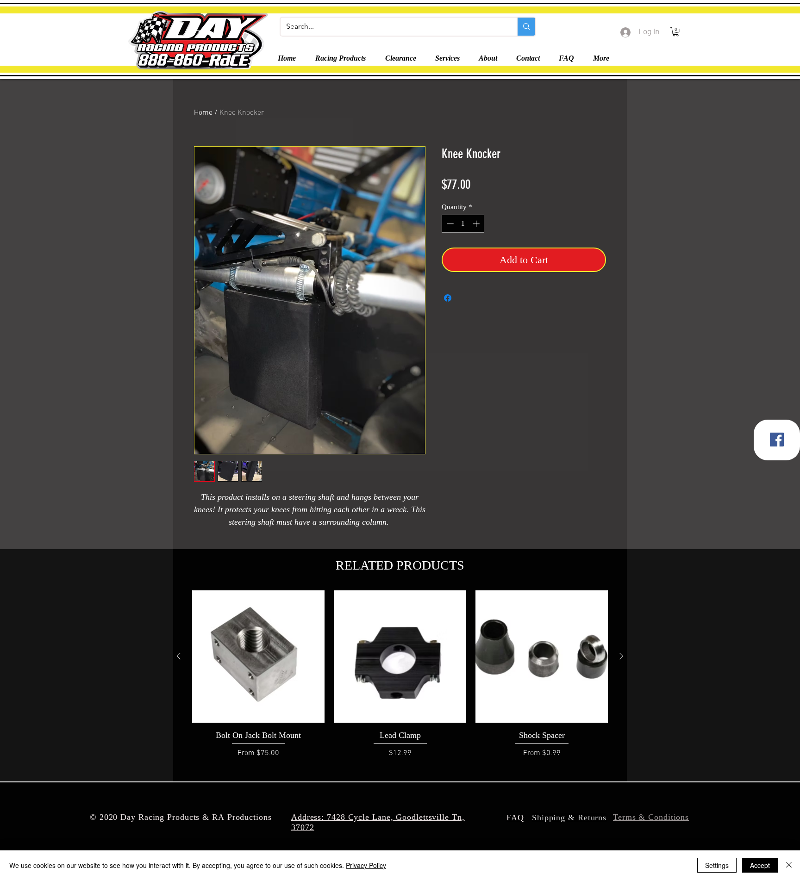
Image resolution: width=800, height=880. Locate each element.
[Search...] (526, 27)
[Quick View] (258, 656)
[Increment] (477, 223)
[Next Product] (621, 656)
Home (203, 113)
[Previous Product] (178, 656)
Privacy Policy (366, 865)
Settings (717, 865)
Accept (760, 865)
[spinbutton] (463, 223)
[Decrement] (449, 223)
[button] (675, 31)
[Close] (788, 865)
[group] (400, 679)
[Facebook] (777, 439)
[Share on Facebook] (447, 298)
